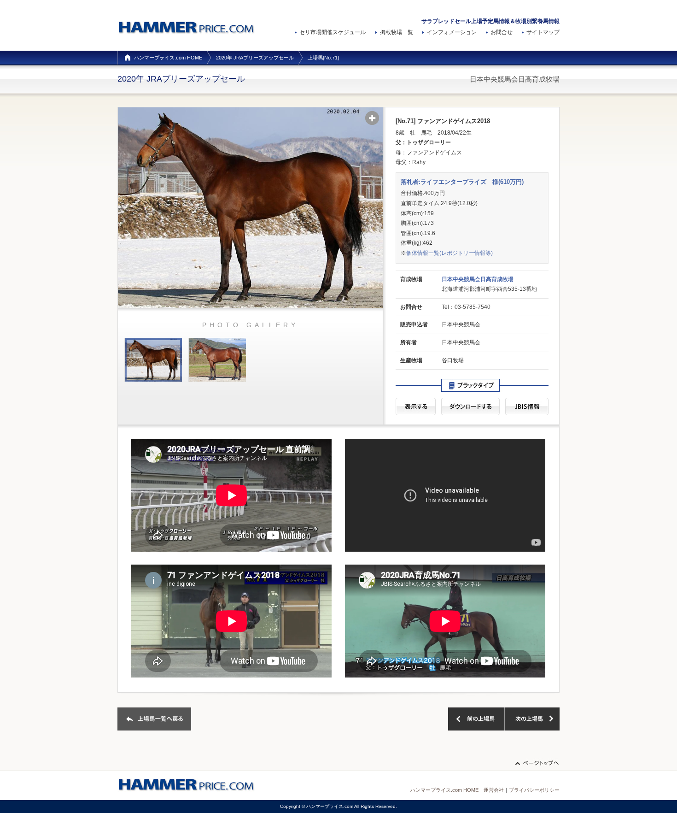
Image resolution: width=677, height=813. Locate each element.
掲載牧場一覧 (396, 32)
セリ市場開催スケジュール (332, 32)
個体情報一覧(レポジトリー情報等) (449, 253)
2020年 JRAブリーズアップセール (255, 57)
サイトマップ (543, 32)
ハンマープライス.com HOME (168, 57)
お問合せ (501, 32)
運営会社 (494, 790)
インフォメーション (452, 32)
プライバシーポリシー (534, 790)
